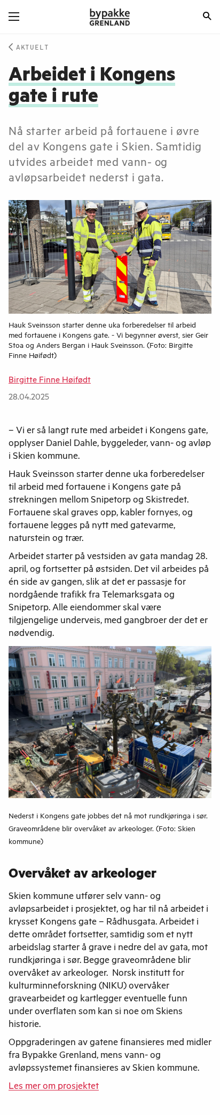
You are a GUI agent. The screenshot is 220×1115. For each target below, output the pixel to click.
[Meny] (14, 16)
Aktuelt (32, 47)
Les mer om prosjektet (54, 1087)
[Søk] (207, 17)
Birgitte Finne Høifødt (50, 381)
